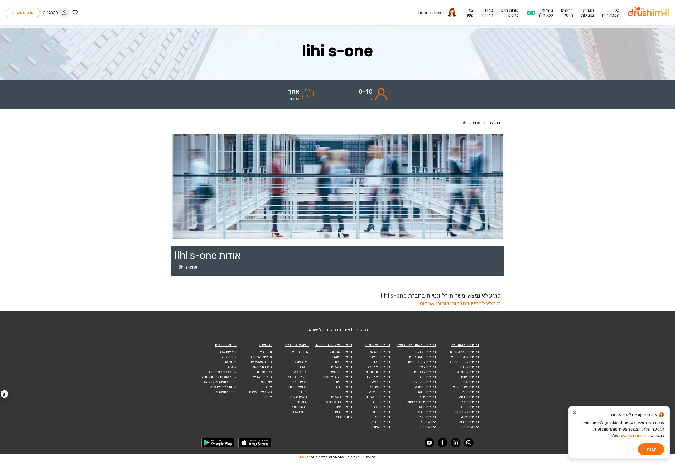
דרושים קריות (381, 412)
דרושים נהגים (299, 397)
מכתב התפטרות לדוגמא (220, 382)
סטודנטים (302, 392)
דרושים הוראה (469, 392)
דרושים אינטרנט (468, 372)
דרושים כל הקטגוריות (464, 352)
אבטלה (232, 367)
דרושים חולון (381, 362)
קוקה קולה (301, 372)
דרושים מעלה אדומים (337, 377)
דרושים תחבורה (425, 387)
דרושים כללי (470, 402)
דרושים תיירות (426, 412)
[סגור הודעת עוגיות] (574, 413)
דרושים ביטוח (470, 377)
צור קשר (266, 382)
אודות (268, 397)
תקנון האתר (264, 352)
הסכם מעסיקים (261, 362)
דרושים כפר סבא (379, 387)
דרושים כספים (469, 407)
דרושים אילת (343, 362)
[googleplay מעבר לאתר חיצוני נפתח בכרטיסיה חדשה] (218, 442)
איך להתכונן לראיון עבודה (219, 377)
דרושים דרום (343, 412)
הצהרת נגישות (262, 367)
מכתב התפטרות (226, 392)
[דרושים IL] (648, 12)
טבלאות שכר (300, 407)
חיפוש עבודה (228, 362)
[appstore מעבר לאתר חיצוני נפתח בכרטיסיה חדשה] (255, 442)
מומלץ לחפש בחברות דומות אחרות (459, 303)
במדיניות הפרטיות (634, 435)
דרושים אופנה (469, 367)
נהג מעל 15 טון (298, 387)
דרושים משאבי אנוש (422, 357)
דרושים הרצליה (379, 392)
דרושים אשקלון (342, 357)
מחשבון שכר (300, 412)
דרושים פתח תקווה (377, 372)
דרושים (494, 122)
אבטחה (304, 367)
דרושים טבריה (380, 422)
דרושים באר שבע (341, 352)
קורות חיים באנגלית (223, 387)
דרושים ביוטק (470, 417)
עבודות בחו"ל (343, 417)
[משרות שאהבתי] (75, 12)
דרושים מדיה (427, 377)
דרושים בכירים (469, 382)
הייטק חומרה (470, 427)
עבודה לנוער (228, 357)
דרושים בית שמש (341, 372)
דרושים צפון (344, 407)
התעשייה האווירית (297, 377)
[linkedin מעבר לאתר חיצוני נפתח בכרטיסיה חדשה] (455, 442)
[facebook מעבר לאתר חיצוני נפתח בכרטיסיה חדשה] (442, 442)
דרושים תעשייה (426, 417)
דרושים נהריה (381, 417)
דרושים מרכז (343, 392)
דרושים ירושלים (341, 367)
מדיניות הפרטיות (261, 357)
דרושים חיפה (381, 407)
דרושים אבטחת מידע (465, 357)
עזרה (268, 387)
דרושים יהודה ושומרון (338, 402)
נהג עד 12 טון (300, 382)
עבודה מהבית (300, 352)
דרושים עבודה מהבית (422, 362)
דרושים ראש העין (378, 377)
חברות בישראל (262, 377)
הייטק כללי (428, 422)
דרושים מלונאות (425, 352)
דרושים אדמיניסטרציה (464, 362)
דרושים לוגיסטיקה (466, 412)
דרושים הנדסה (469, 397)
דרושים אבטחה (426, 407)
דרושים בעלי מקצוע (466, 387)
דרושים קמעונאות (424, 382)
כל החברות (264, 372)
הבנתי (651, 449)
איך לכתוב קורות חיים (222, 372)
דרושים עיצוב (427, 367)
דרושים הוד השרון (378, 397)
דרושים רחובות (342, 387)
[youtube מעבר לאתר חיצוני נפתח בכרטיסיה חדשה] (429, 442)
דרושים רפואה (426, 392)
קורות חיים (302, 402)
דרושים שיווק (427, 397)
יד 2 (306, 357)
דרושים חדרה (381, 402)
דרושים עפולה (380, 427)
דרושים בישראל (379, 352)
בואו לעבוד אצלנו (260, 392)
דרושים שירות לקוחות (421, 402)
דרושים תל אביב (379, 357)
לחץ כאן (304, 457)
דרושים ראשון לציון (377, 367)
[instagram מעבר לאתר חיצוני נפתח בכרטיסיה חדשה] (469, 442)
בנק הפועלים (300, 362)
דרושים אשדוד (342, 382)
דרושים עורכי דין (425, 372)
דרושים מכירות (469, 422)
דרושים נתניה (381, 382)
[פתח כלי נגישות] (4, 394)
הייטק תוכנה (427, 427)
